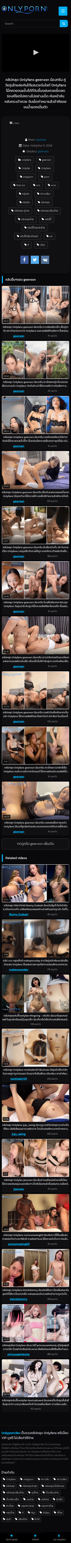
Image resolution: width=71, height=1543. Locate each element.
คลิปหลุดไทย (27, 219)
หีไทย (59, 1513)
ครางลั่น (45, 1479)
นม (51, 236)
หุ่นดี (8, 1519)
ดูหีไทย (34, 1493)
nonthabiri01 (18, 1078)
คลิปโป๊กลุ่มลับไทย (36, 228)
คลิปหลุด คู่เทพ (21, 211)
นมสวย (30, 1499)
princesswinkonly (18, 1354)
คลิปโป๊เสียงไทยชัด (29, 236)
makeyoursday (18, 969)
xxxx (53, 185)
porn (46, 177)
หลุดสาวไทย (47, 1506)
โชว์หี (37, 1519)
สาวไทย (10, 1506)
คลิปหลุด (45, 202)
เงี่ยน (42, 245)
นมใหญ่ (45, 1499)
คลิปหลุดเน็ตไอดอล (54, 1486)
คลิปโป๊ (48, 219)
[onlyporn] (29, 10)
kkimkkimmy (18, 1299)
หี (28, 245)
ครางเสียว (45, 194)
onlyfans (26, 160)
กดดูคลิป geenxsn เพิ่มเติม (35, 843)
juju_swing (19, 1134)
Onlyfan (26, 168)
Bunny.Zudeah (18, 914)
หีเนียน (46, 1513)
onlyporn (28, 177)
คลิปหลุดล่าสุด (30, 1486)
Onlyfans (46, 168)
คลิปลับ (26, 202)
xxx (38, 185)
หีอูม (33, 1513)
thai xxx (20, 185)
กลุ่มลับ (25, 194)
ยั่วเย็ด (59, 1499)
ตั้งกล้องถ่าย (52, 1493)
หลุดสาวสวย (27, 1506)
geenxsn (43, 151)
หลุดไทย (10, 1513)
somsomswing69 (18, 1244)
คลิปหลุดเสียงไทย (49, 211)
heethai (41, 139)
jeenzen (18, 1189)
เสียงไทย (22, 1519)
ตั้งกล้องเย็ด (12, 1499)
